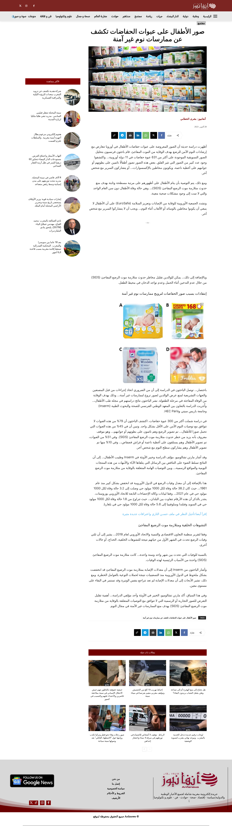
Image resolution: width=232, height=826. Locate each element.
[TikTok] (36, 803)
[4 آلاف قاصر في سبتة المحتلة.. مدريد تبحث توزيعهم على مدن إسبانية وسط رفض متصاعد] (72, 183)
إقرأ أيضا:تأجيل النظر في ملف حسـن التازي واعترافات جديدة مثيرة (164, 514)
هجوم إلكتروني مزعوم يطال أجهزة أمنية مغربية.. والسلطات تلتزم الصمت (46, 137)
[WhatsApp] (145, 135)
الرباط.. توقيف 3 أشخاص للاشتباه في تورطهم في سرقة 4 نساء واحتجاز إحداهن (148, 737)
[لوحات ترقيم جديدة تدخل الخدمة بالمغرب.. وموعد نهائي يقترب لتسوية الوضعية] (188, 718)
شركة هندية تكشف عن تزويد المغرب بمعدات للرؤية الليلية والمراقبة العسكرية (47, 94)
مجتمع (201, 23)
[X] (20, 6)
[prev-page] (150, 749)
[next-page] (144, 749)
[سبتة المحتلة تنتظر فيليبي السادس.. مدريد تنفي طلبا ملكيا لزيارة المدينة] (72, 119)
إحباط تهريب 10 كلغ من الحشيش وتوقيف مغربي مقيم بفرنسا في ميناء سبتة (147, 692)
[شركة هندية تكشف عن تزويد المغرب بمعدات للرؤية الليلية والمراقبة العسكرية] (72, 97)
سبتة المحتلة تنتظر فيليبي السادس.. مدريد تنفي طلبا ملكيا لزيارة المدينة (46, 116)
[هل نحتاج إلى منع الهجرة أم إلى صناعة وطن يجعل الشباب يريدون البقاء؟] (188, 673)
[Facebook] (34, 6)
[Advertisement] (52, 49)
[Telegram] (122, 135)
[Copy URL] (114, 135)
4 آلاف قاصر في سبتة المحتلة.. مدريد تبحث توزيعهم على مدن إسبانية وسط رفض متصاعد (46, 180)
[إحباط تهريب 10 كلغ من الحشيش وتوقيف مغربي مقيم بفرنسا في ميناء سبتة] (147, 673)
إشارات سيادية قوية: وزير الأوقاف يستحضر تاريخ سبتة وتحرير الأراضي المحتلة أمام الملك (44, 202)
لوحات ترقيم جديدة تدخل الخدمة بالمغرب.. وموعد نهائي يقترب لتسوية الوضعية (188, 737)
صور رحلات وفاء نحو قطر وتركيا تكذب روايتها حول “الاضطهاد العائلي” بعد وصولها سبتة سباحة (107, 737)
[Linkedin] (138, 135)
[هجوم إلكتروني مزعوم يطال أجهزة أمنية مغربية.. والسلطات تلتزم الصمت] (72, 140)
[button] (13, 17)
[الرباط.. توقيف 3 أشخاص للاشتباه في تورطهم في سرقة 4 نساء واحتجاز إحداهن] (147, 718)
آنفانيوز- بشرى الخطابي (193, 118)
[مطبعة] (130, 135)
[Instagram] (26, 6)
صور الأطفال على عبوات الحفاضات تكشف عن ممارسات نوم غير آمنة (169, 617)
